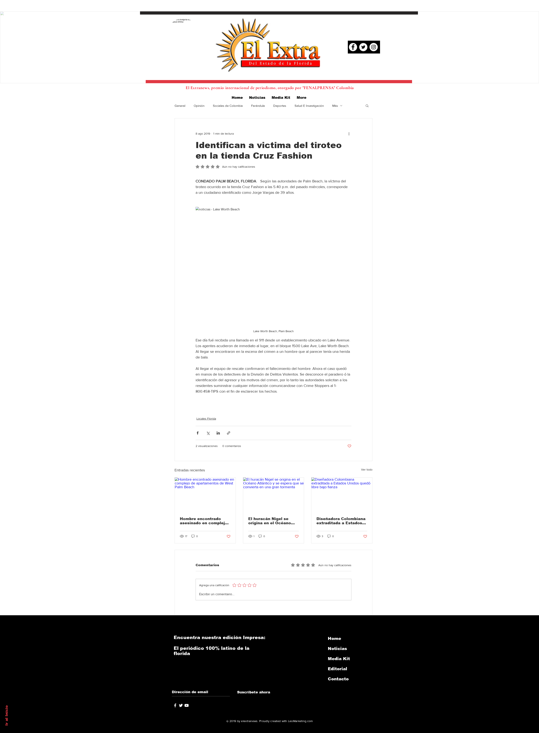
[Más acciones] (348, 133)
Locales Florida (206, 418)
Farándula (258, 105)
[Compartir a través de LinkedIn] (218, 433)
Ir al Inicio (7, 715)
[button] (367, 105)
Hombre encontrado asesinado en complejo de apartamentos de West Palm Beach (203, 521)
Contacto (338, 679)
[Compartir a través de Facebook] (198, 433)
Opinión (199, 105)
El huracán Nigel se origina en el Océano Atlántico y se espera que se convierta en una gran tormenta (273, 521)
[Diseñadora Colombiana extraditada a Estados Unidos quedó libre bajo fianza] (341, 495)
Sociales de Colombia (228, 105)
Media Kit (339, 658)
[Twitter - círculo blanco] (363, 47)
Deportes (279, 105)
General (180, 105)
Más (335, 105)
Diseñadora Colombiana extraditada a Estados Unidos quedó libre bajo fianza (341, 521)
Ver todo (366, 469)
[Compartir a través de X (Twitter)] (208, 433)
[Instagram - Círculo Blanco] (374, 47)
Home (334, 638)
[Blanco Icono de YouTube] (186, 705)
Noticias (337, 648)
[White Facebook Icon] (175, 705)
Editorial (337, 668)
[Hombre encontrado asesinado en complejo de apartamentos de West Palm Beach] (205, 495)
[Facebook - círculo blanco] (353, 47)
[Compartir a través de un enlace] (229, 433)
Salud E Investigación (309, 105)
